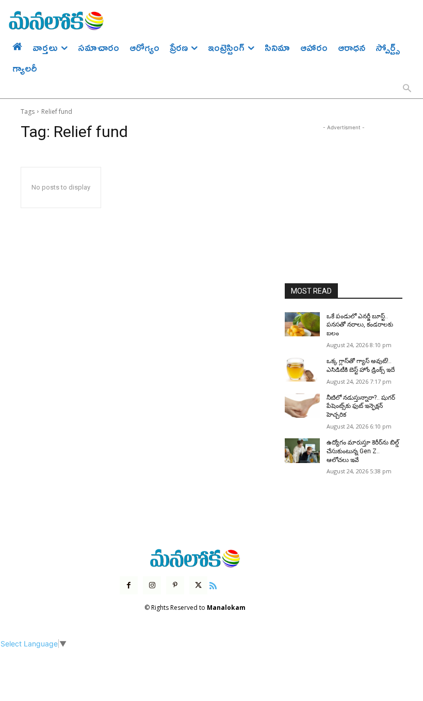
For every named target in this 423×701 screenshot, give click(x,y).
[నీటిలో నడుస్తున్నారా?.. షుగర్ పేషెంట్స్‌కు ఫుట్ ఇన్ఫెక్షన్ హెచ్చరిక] (302, 406)
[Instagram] (152, 585)
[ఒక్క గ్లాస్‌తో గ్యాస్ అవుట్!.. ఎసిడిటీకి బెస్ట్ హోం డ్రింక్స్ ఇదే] (302, 369)
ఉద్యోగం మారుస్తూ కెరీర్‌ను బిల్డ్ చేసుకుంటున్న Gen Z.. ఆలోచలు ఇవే (363, 451)
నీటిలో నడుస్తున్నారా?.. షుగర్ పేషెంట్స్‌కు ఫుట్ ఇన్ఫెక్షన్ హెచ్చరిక (361, 406)
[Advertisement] (343, 184)
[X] (198, 585)
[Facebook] (129, 585)
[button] (407, 89)
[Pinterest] (175, 585)
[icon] (213, 584)
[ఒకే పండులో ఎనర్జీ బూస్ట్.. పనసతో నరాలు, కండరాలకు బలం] (302, 324)
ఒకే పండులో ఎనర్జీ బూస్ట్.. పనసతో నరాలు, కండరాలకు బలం (360, 325)
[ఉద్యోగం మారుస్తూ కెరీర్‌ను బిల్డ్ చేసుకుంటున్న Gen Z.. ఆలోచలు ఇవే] (302, 450)
